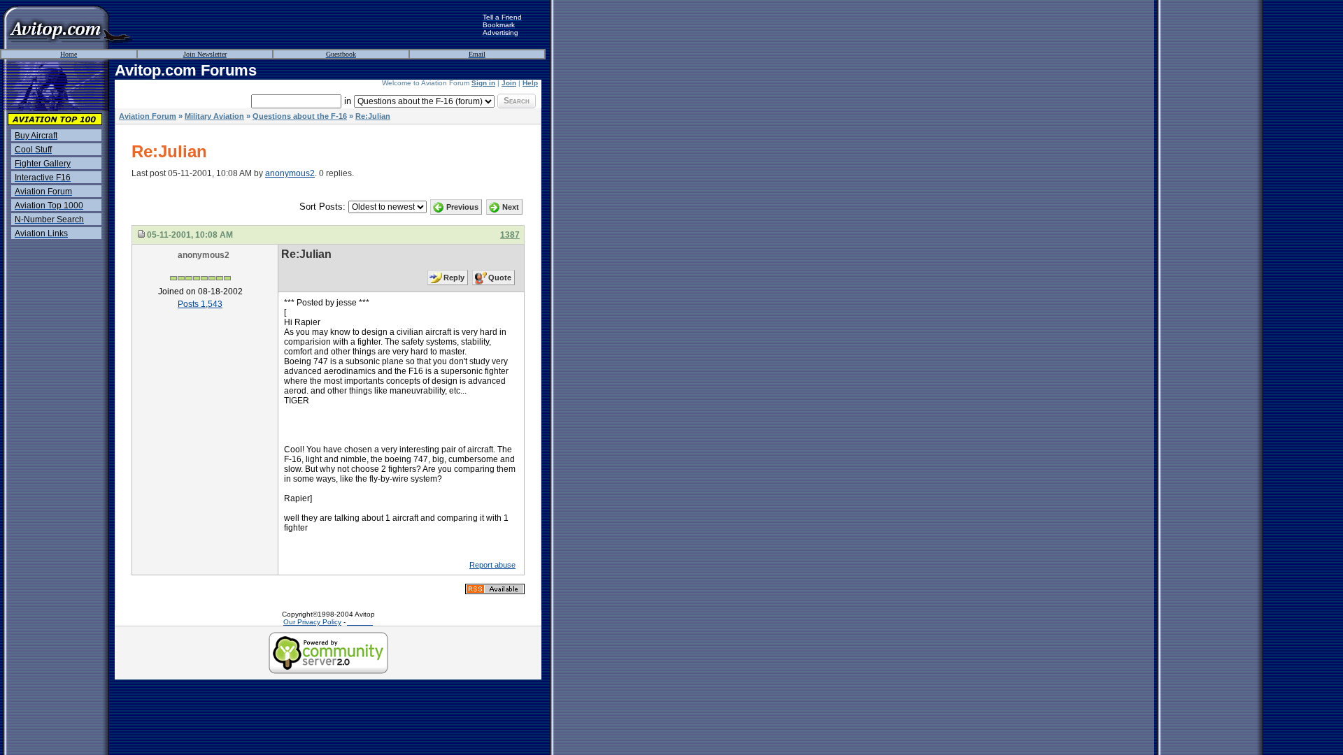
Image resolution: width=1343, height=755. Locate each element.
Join (509, 83)
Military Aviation (214, 116)
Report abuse (492, 565)
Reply (453, 277)
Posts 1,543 (200, 304)
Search (517, 101)
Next (510, 207)
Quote (499, 277)
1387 (510, 235)
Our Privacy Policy (312, 622)
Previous (462, 207)
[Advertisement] (307, 24)
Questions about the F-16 (300, 116)
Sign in (483, 83)
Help (530, 83)
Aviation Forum (147, 116)
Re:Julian (372, 116)
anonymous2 (290, 173)
